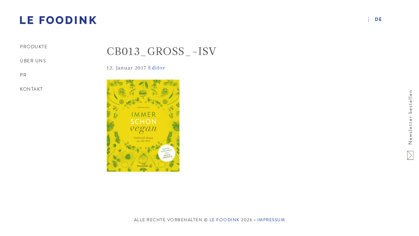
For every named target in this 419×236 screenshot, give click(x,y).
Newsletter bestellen (410, 117)
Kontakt (31, 89)
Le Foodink (58, 24)
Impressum (271, 220)
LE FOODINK (225, 220)
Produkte (34, 46)
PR (23, 75)
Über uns (33, 60)
